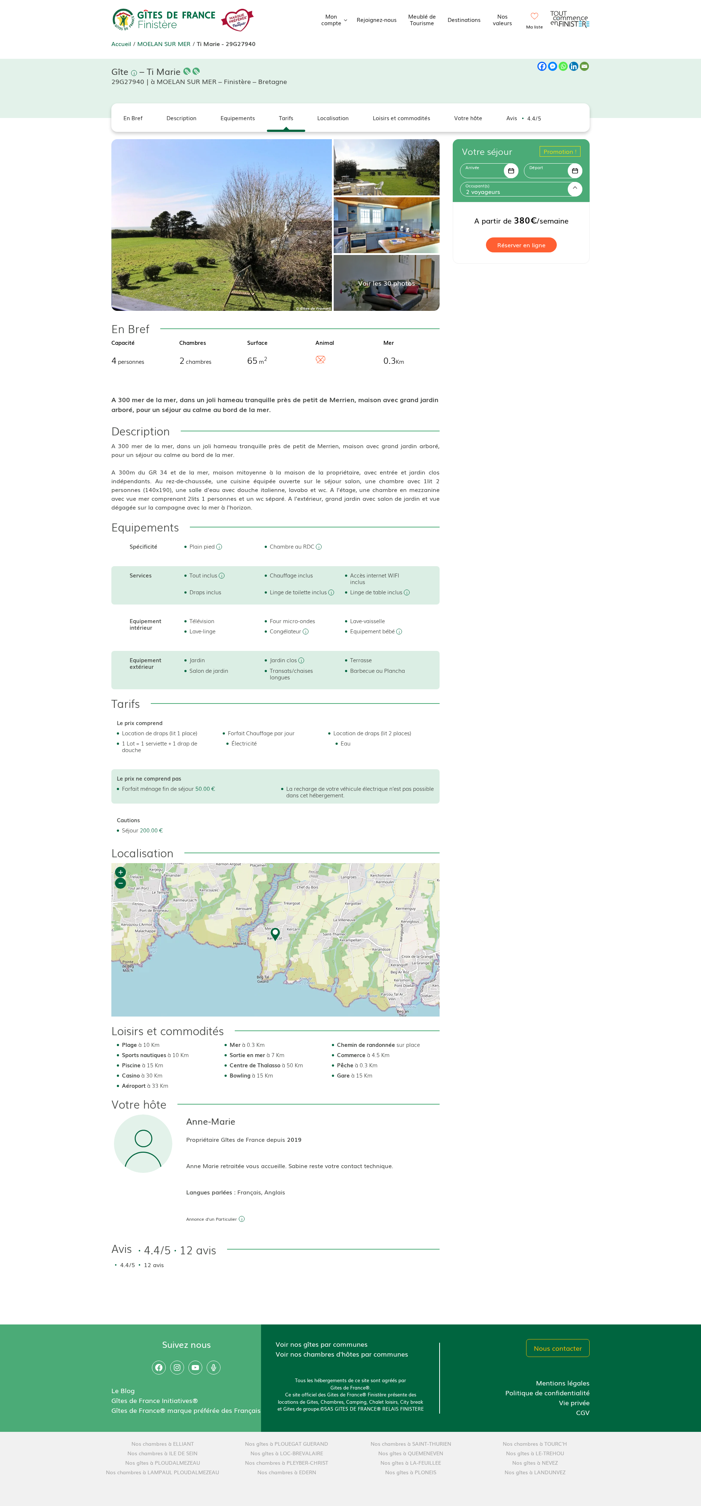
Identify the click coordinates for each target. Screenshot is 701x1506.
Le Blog (123, 1390)
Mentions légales (563, 1382)
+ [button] (120, 872)
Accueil (121, 43)
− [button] (120, 883)
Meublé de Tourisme (422, 19)
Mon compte (331, 19)
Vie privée (574, 1402)
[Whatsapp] (563, 66)
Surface (257, 342)
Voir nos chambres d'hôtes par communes (342, 1353)
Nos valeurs (502, 19)
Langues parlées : (211, 1191)
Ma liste (534, 26)
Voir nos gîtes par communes (322, 1344)
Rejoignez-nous (377, 19)
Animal (324, 342)
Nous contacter (558, 1348)
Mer (388, 342)
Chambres (192, 342)
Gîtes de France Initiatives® (154, 1400)
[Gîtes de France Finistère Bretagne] (164, 18)
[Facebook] (542, 66)
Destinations (464, 19)
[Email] (584, 66)
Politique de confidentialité (547, 1392)
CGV (583, 1412)
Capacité (123, 342)
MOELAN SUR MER (164, 43)
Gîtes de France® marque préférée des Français (186, 1410)
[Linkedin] (573, 66)
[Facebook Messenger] (552, 66)
